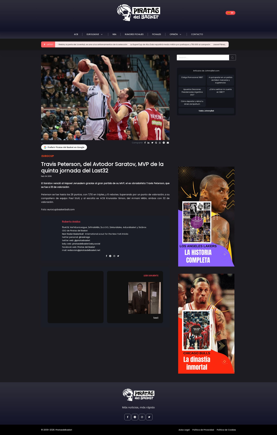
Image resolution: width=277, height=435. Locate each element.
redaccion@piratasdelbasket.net (83, 250)
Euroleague (93, 34)
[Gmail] (156, 142)
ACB (76, 34)
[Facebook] (145, 142)
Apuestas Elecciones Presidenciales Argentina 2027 (192, 92)
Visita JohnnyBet (206, 111)
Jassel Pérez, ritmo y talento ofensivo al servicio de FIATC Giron (216, 44)
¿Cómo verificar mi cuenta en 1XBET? (220, 90)
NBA (114, 34)
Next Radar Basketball (73, 233)
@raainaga (84, 237)
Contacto (197, 34)
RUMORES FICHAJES (134, 34)
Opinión (174, 34)
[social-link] (127, 417)
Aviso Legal (184, 429)
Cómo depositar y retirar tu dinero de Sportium (192, 102)
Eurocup (47, 156)
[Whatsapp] (160, 142)
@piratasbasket (82, 240)
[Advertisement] (201, 138)
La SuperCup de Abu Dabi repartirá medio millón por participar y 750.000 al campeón (145, 44)
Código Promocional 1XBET (192, 77)
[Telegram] (164, 142)
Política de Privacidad (203, 429)
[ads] (206, 217)
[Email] (168, 142)
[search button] (232, 57)
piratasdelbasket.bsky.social (86, 243)
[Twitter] (152, 142)
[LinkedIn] (148, 142)
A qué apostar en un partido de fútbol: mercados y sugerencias (220, 80)
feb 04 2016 (46, 176)
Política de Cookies (226, 429)
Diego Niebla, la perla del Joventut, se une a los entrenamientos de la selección (64, 44)
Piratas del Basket (86, 247)
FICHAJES (156, 34)
